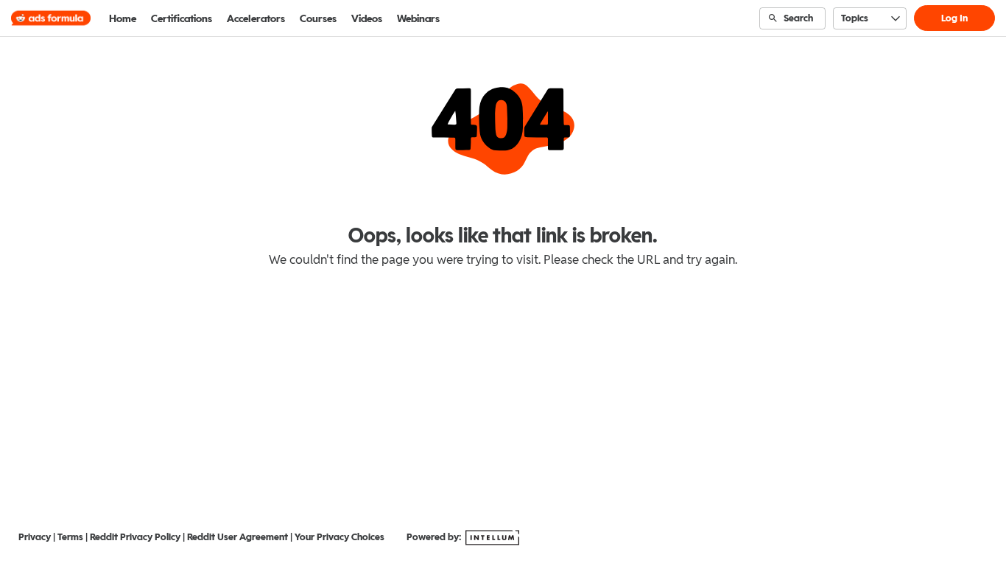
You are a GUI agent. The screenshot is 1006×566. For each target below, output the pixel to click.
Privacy (34, 536)
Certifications (181, 18)
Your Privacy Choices (339, 536)
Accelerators (256, 18)
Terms (70, 536)
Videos (366, 18)
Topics (854, 18)
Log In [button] (954, 18)
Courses (318, 18)
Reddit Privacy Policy (135, 536)
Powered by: (435, 536)
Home (122, 18)
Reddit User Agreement (237, 536)
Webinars (418, 18)
